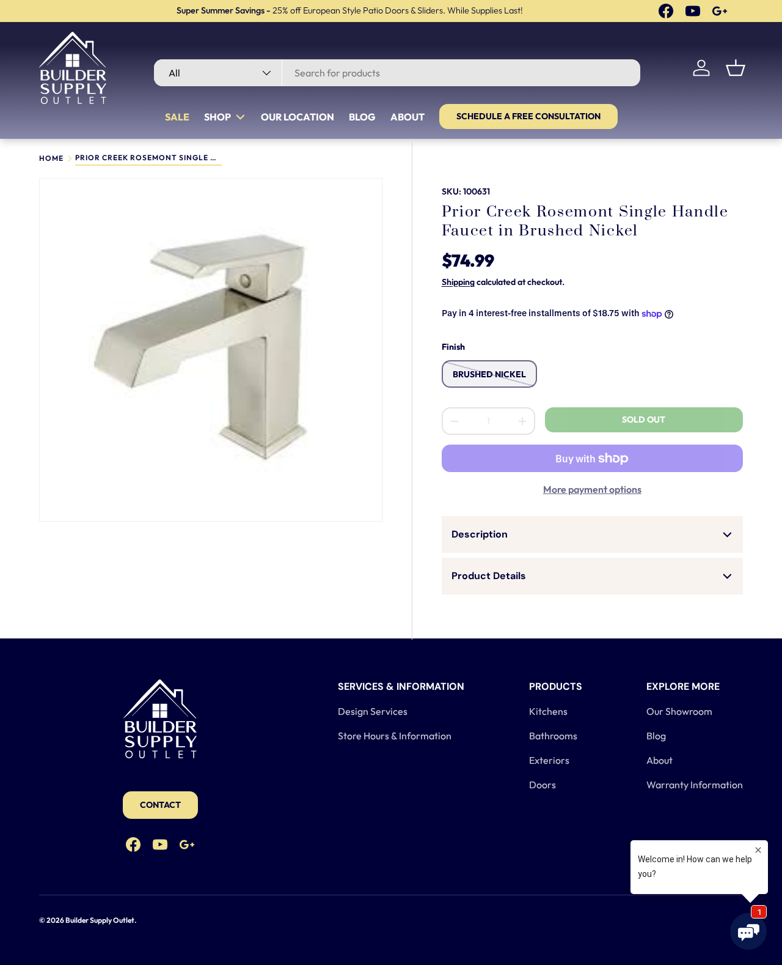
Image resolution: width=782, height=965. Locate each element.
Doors (542, 784)
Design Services (372, 711)
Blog (362, 117)
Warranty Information (694, 784)
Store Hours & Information (394, 736)
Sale (177, 117)
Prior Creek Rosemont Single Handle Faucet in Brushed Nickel (148, 158)
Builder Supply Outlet (99, 920)
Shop (217, 117)
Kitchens (548, 711)
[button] (735, 67)
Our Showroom (679, 711)
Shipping (458, 281)
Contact (160, 804)
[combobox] (397, 72)
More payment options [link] (592, 489)
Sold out (643, 419)
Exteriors (549, 760)
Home (51, 158)
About (407, 117)
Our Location (297, 117)
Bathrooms (553, 736)
